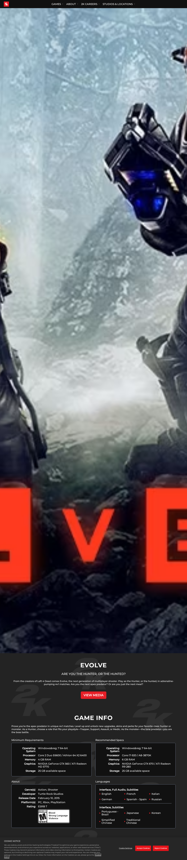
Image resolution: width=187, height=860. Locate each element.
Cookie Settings (125, 848)
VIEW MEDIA (94, 695)
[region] (93, 848)
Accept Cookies (143, 848)
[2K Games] (11, 4)
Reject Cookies (161, 848)
